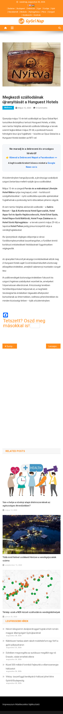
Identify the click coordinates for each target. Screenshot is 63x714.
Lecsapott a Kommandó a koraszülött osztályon (54, 346)
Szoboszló (27, 15)
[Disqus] (31, 393)
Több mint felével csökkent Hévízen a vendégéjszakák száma (29, 559)
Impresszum (9, 704)
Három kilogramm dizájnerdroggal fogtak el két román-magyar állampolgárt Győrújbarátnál (32, 631)
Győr (53, 8)
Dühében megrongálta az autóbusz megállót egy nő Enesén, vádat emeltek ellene (31, 655)
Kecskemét (13, 12)
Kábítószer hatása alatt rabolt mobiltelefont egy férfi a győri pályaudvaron (32, 643)
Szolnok (37, 15)
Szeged (51, 12)
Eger (39, 8)
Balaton (11, 8)
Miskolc (23, 12)
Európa (46, 8)
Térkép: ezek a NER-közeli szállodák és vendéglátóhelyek (31, 612)
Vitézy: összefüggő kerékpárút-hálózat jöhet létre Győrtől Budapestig (30, 678)
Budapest (21, 8)
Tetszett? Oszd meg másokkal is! (24, 323)
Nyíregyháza (34, 12)
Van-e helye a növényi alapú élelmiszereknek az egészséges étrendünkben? (26, 504)
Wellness (8, 108)
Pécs (44, 12)
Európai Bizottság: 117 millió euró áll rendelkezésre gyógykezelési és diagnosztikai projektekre (12, 346)
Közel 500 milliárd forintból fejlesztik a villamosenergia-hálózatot (32, 666)
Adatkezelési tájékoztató (27, 704)
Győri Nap (35, 21)
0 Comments (41, 108)
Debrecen (31, 8)
